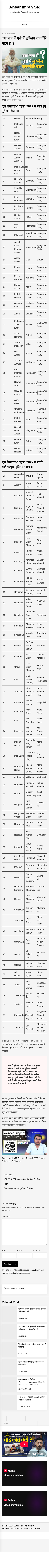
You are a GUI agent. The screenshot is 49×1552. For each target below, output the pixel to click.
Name (4, 1251)
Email (19, 1251)
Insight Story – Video (12, 1528)
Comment (6, 1217)
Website (36, 1251)
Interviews (29, 1528)
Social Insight (27, 1526)
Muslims (17, 1161)
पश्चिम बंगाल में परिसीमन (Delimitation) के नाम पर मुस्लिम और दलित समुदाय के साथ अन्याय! (31, 1382)
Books (38, 1528)
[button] (46, 25)
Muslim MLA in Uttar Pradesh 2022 (23, 1158)
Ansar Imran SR (24, 7)
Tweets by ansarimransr (14, 1288)
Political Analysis (9, 33)
